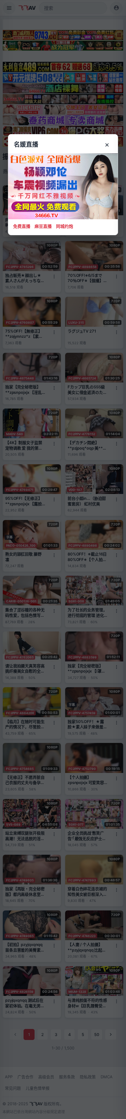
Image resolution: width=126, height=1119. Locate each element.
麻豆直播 (43, 226)
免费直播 (21, 226)
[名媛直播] (63, 559)
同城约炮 (64, 226)
